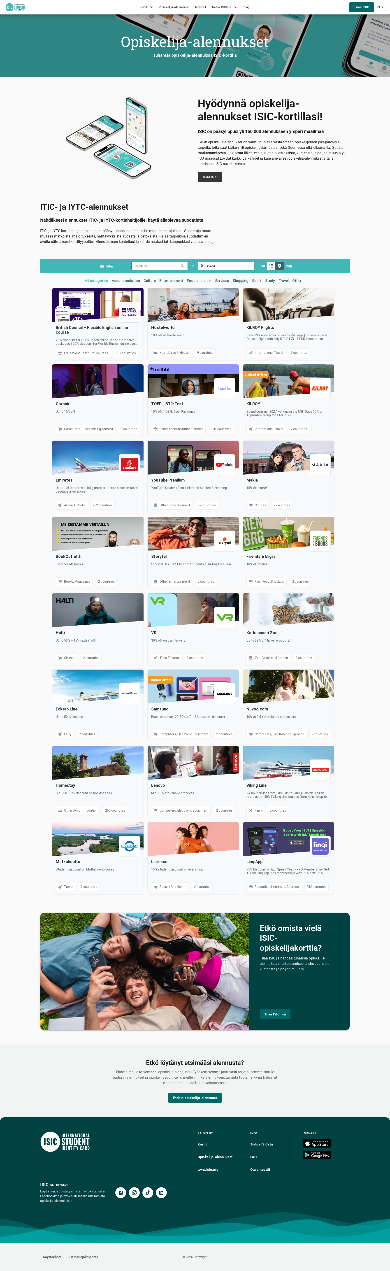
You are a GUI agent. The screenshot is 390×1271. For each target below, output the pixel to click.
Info (254, 1133)
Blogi (247, 7)
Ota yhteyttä (260, 1170)
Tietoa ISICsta (221, 7)
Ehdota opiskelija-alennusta (195, 1098)
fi (378, 7)
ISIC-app (310, 1133)
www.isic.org (208, 1170)
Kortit (143, 7)
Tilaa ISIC (361, 7)
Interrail (200, 7)
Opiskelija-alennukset (174, 7)
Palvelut (205, 1133)
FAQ (253, 1157)
